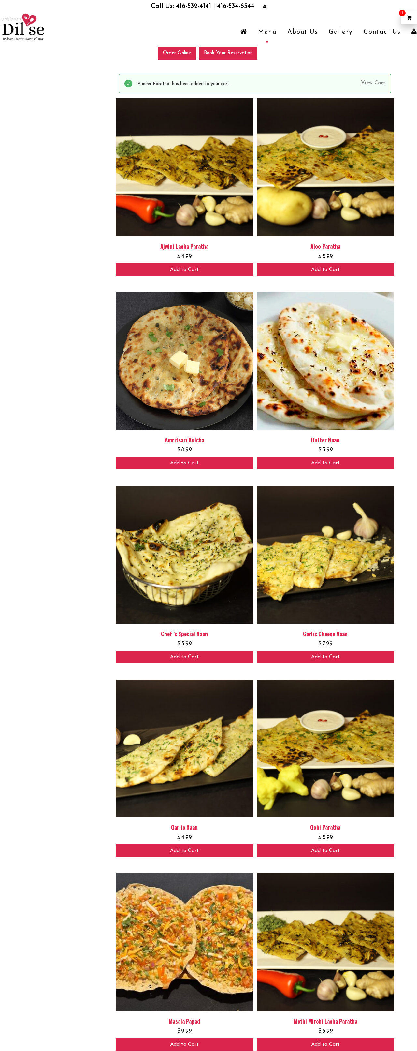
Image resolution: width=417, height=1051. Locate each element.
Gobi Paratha (325, 827)
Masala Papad (184, 1021)
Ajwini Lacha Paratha (184, 246)
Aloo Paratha (325, 246)
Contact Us (382, 31)
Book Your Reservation (228, 52)
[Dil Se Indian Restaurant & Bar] (23, 26)
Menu (267, 31)
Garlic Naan (184, 827)
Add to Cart (184, 269)
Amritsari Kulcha (184, 439)
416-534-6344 (224, 6)
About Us (302, 31)
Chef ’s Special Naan (184, 633)
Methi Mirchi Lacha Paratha (325, 1021)
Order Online (177, 52)
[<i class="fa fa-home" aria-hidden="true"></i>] (243, 32)
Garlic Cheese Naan (325, 633)
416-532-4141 (196, 6)
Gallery (340, 31)
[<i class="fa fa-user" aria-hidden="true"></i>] (414, 32)
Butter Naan (325, 439)
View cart (373, 82)
